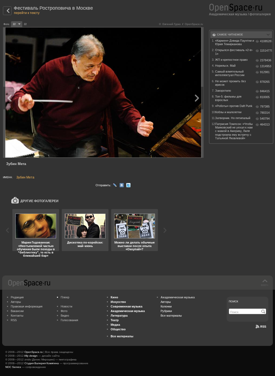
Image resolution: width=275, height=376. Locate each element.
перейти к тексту (26, 13)
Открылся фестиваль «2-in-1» (234, 51)
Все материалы (171, 315)
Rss (263, 326)
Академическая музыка (228, 14)
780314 (265, 112)
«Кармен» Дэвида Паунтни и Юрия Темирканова (234, 42)
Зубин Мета (25, 177)
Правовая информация (26, 306)
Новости (66, 306)
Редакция (17, 297)
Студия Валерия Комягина (41, 363)
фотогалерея (260, 14)
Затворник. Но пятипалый (232, 118)
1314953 (265, 66)
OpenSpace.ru (33, 351)
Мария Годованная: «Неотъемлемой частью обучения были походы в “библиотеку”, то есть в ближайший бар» (36, 249)
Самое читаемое (230, 34)
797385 (265, 106)
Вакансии (17, 311)
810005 (265, 97)
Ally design (31, 355)
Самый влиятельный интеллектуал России (229, 73)
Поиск (233, 301)
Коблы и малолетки (228, 112)
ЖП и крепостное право (231, 59)
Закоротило (223, 90)
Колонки (166, 306)
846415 (265, 91)
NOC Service (13, 367)
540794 (265, 118)
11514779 (266, 50)
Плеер (65, 297)
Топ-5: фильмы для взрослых (228, 98)
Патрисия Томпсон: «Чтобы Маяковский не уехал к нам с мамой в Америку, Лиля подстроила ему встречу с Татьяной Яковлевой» (234, 131)
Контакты (17, 315)
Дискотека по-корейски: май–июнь (85, 244)
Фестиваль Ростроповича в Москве (53, 8)
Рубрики (166, 311)
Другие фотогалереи (39, 201)
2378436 (265, 60)
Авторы (16, 301)
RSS (14, 320)
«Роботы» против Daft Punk (233, 106)
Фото (64, 311)
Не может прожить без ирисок (230, 83)
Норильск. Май (225, 65)
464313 (265, 124)
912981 (265, 72)
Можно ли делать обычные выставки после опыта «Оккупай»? (134, 245)
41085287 (266, 41)
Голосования (69, 320)
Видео (65, 315)
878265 (265, 81)
